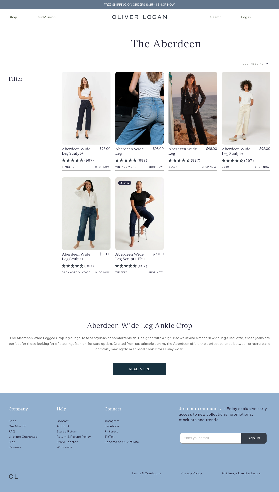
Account (63, 426)
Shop (13, 17)
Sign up (254, 438)
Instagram (112, 421)
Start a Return (67, 431)
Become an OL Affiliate (122, 442)
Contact (63, 421)
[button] (73, 160)
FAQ (12, 431)
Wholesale (64, 447)
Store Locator (67, 442)
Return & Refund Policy (74, 436)
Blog (12, 442)
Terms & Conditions (146, 473)
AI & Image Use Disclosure (241, 473)
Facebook (112, 426)
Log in (246, 17)
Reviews (15, 447)
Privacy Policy (191, 473)
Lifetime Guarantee (23, 436)
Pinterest (111, 431)
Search (215, 17)
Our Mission (46, 17)
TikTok (109, 436)
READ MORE (139, 369)
